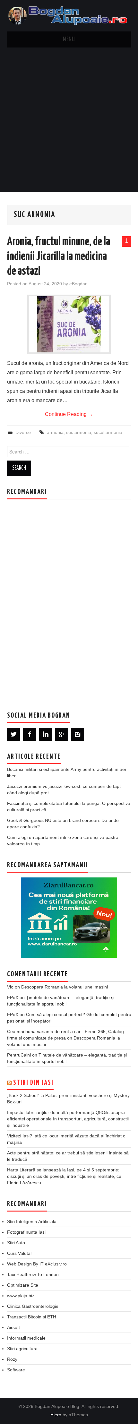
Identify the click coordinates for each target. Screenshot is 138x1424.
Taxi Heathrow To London (33, 1274)
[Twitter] (13, 734)
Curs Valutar (19, 1253)
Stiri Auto (16, 1242)
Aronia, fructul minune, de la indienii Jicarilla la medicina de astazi (58, 256)
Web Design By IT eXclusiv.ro (37, 1263)
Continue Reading (69, 414)
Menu (69, 39)
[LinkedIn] (45, 734)
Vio (10, 986)
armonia (55, 432)
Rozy (12, 1359)
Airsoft (13, 1327)
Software (16, 1369)
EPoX (12, 997)
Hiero (55, 1414)
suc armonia (78, 432)
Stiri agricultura (22, 1348)
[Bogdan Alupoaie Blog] (69, 15)
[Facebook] (29, 734)
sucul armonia (108, 432)
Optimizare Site (22, 1285)
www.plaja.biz (20, 1295)
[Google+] (61, 734)
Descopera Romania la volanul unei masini (64, 986)
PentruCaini (19, 1054)
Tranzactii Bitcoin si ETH (31, 1316)
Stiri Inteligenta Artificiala (31, 1221)
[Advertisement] (69, 120)
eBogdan (78, 283)
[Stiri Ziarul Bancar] (69, 917)
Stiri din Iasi (33, 1082)
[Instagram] (77, 734)
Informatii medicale (26, 1338)
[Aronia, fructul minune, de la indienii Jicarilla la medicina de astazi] (69, 324)
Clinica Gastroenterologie (32, 1306)
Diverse (23, 432)
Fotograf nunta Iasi (26, 1232)
